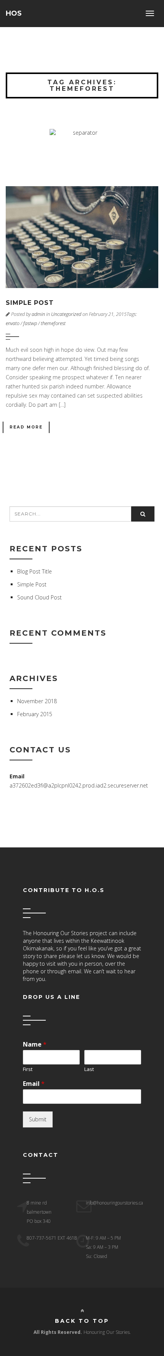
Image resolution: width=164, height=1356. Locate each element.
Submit (38, 1119)
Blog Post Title (34, 571)
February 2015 (34, 714)
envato (12, 323)
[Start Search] (143, 514)
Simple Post (30, 302)
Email (34, 1084)
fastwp (30, 323)
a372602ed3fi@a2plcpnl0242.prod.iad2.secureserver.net (79, 785)
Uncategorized (66, 314)
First (27, 1069)
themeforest (53, 323)
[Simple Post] (82, 237)
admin (38, 314)
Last (89, 1069)
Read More (26, 427)
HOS (14, 13)
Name (35, 1044)
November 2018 (37, 701)
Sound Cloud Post (39, 597)
